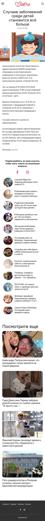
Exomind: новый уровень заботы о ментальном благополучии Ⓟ (25, 263)
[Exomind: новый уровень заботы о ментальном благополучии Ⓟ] (8, 264)
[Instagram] (27, 172)
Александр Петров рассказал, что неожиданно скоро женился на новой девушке (20, 363)
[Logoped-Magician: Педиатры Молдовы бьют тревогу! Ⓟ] (8, 182)
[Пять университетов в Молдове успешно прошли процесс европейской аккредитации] (22, 464)
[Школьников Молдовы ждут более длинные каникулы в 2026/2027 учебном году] (8, 229)
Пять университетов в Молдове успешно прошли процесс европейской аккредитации (19, 483)
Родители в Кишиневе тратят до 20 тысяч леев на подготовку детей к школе (26, 205)
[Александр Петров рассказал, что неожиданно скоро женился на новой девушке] (22, 344)
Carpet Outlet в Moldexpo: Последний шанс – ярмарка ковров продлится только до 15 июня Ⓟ (26, 310)
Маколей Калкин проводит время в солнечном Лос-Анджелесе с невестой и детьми (21, 443)
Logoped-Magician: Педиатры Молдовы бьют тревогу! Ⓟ (26, 182)
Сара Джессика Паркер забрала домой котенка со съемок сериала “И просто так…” (21, 403)
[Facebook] (17, 172)
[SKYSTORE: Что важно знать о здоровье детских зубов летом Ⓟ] (8, 287)
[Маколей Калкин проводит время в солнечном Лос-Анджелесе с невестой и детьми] (22, 424)
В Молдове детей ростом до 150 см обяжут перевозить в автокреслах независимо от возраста (26, 216)
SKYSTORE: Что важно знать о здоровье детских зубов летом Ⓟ (26, 286)
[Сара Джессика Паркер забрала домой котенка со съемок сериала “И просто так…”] (22, 384)
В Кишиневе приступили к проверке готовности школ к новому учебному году (26, 193)
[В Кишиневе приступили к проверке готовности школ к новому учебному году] (8, 194)
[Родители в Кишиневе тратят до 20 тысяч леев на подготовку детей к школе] (8, 205)
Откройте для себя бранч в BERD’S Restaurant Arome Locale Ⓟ (26, 251)
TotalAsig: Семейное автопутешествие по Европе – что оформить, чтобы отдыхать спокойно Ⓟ (27, 275)
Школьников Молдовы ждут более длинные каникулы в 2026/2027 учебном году (25, 228)
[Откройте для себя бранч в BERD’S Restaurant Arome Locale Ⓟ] (8, 252)
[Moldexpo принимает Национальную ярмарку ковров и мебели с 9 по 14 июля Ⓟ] (8, 298)
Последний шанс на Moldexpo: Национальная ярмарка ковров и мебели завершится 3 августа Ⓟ (26, 240)
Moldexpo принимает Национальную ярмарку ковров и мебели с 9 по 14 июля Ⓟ (26, 298)
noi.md (14, 150)
